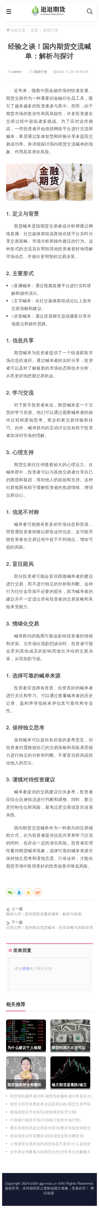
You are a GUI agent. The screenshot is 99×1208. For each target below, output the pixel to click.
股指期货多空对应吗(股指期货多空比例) (43, 1111)
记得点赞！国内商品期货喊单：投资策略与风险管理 (49, 927)
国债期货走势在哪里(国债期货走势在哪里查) (47, 1135)
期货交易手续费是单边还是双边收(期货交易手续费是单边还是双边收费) (50, 1106)
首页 (34, 30)
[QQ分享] (19, 892)
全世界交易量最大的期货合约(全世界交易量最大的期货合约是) (50, 1154)
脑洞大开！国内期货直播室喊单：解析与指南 (44, 913)
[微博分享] (38, 892)
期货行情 (40, 71)
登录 (26, 968)
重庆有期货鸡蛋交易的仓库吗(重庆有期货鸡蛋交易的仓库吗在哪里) (50, 1130)
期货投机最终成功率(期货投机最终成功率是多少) (51, 1095)
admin (16, 71)
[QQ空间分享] (28, 892)
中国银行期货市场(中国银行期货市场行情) (45, 1119)
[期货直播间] (49, 14)
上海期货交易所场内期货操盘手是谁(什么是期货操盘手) (50, 1146)
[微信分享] (10, 892)
